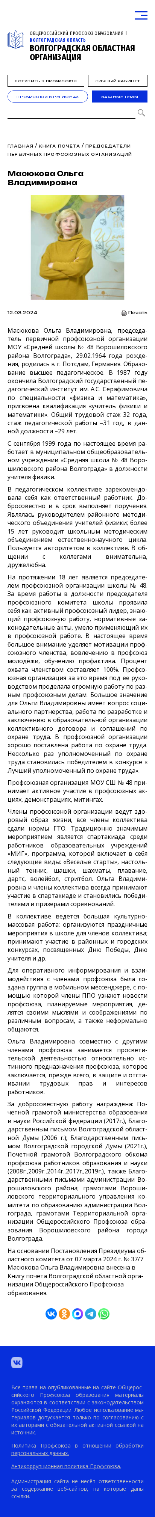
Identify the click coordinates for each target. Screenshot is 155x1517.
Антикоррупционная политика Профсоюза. (66, 1466)
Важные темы (119, 97)
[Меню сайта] (141, 15)
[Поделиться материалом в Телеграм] (90, 1313)
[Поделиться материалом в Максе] (77, 1313)
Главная (20, 146)
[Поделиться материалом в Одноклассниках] (64, 1313)
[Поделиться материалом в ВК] (51, 1313)
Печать (137, 313)
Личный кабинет (117, 81)
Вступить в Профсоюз (46, 81)
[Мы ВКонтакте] (17, 1362)
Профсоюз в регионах (48, 97)
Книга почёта (60, 146)
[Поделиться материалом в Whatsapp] (103, 1313)
